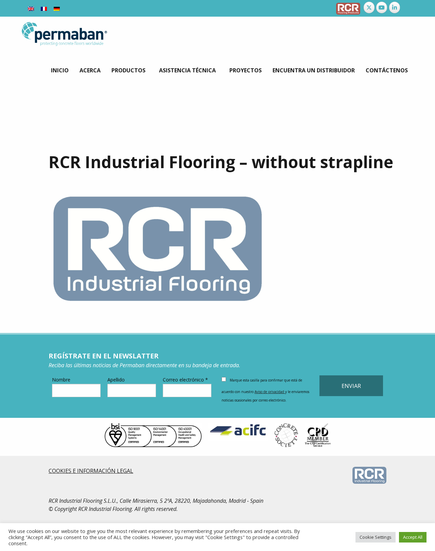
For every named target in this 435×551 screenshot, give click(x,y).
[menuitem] (60, 70)
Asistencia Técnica (187, 70)
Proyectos (245, 70)
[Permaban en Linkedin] (394, 7)
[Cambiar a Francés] (43, 8)
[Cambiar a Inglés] (30, 8)
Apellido (116, 379)
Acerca (90, 70)
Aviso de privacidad (270, 391)
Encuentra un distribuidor (314, 70)
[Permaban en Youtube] (381, 7)
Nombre (61, 379)
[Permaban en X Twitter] (369, 7)
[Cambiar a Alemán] (56, 8)
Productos (128, 70)
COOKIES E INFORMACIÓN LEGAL (91, 471)
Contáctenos (387, 70)
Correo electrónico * (185, 379)
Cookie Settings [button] (376, 537)
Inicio (60, 70)
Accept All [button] (412, 537)
